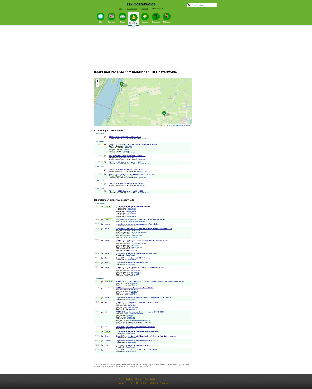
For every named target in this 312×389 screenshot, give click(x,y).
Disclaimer (164, 383)
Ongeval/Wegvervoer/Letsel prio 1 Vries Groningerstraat (135, 327)
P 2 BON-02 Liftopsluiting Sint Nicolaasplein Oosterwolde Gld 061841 (133, 144)
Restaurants (156, 22)
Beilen (107, 262)
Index (120, 9)
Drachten (108, 206)
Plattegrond (111, 22)
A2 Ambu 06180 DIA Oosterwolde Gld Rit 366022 (126, 183)
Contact (122, 383)
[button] (121, 83)
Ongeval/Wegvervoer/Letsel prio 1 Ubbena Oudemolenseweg (137, 331)
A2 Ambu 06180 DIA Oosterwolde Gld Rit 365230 (126, 191)
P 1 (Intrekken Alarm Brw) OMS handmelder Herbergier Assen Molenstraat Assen (144, 229)
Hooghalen (108, 350)
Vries (106, 302)
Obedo (152, 379)
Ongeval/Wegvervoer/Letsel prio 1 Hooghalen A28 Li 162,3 (136, 350)
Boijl (106, 258)
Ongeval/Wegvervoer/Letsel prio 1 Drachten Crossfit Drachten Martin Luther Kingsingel (146, 336)
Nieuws (122, 22)
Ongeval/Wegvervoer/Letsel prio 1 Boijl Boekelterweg (134, 258)
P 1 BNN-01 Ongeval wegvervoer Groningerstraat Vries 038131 (137, 302)
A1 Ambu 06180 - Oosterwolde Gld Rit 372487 (125, 137)
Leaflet (167, 125)
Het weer (145, 22)
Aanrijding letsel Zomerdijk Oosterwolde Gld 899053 (127, 156)
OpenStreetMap (178, 125)
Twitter (129, 383)
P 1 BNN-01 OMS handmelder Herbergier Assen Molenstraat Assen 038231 (142, 240)
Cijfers (100, 22)
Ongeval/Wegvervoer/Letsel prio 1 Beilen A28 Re (133, 345)
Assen (107, 229)
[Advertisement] (156, 46)
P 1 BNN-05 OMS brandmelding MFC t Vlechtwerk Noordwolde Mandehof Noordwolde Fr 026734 (150, 281)
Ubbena (107, 331)
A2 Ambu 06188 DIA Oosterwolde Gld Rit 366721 (126, 170)
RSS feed (138, 383)
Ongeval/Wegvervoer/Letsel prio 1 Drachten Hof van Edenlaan (137, 224)
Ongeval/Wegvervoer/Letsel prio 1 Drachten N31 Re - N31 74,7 (137, 341)
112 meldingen (133, 23)
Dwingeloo (108, 219)
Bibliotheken (166, 22)
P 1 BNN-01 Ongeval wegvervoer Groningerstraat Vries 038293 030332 (140, 312)
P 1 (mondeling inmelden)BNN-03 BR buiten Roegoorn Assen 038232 (140, 267)
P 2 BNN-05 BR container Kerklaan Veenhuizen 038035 (134, 288)
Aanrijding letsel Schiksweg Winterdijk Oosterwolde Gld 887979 (131, 174)
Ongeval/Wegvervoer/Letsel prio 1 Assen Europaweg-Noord (137, 253)
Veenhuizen (109, 288)
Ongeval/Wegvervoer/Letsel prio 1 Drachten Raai (133, 206)
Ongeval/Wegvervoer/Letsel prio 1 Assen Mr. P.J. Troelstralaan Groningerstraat (143, 298)
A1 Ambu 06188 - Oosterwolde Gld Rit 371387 (125, 162)
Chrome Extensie (151, 383)
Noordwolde (109, 281)
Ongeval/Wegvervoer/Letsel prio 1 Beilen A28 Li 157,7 (134, 262)
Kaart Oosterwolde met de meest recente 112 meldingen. (142, 102)
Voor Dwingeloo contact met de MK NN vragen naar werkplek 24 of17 (140, 219)
